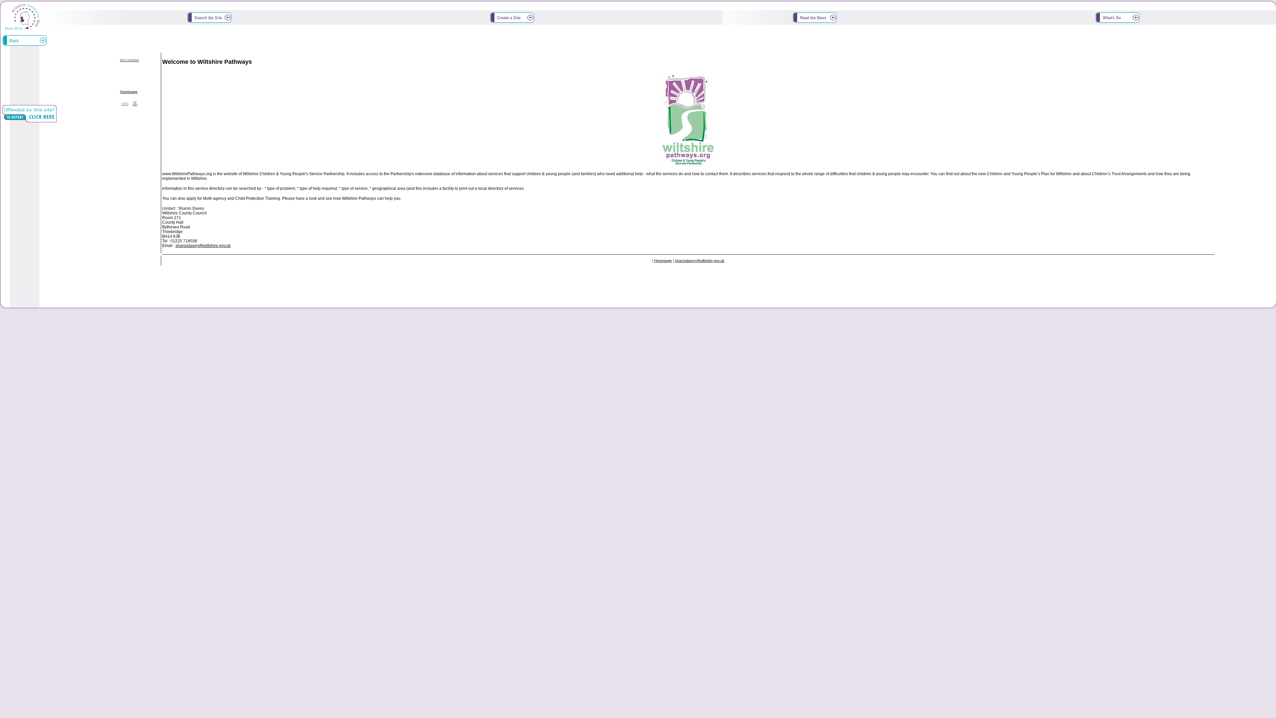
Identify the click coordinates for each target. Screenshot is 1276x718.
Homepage (129, 92)
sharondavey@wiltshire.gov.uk (203, 245)
